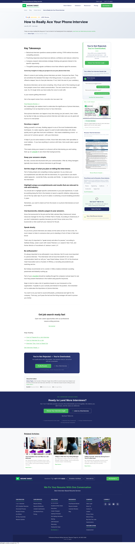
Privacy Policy (89, 514)
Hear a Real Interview (61, 366)
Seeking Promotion (56, 513)
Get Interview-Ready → (31, 347)
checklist (35, 276)
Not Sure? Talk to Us (67, 416)
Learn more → (30, 384)
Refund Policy (89, 516)
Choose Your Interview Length (56, 411)
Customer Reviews (73, 509)
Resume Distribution (39, 506)
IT (107, 185)
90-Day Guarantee (20, 516)
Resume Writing (37, 503)
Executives (54, 508)
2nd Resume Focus (38, 511)
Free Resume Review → (31, 104)
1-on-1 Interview (20, 503)
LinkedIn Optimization (39, 509)
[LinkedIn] (109, 504)
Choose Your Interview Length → (97, 63)
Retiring (53, 519)
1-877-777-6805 (108, 1)
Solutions (78, 5)
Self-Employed (55, 521)
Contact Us (89, 509)
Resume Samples (73, 506)
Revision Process (20, 511)
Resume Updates (20, 519)
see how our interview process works (84, 31)
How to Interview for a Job (35, 340)
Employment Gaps (55, 527)
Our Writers (19, 514)
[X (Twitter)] (117, 504)
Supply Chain (97, 188)
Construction (88, 188)
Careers (88, 511)
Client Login (99, 1)
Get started (52, 326)
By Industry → (54, 529)
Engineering (94, 185)
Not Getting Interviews (57, 516)
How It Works (68, 5)
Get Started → (107, 5)
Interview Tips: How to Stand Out (37, 343)
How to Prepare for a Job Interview (37, 337)
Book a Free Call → (97, 209)
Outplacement (90, 529)
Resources (87, 5)
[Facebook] (105, 504)
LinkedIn (35, 152)
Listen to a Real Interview (81, 411)
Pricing (96, 5)
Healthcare (101, 185)
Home (25, 10)
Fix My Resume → (43, 366)
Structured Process (21, 509)
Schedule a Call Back (75, 478)
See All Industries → (89, 191)
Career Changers (55, 511)
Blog (30, 10)
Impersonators (90, 522)
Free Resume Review (74, 503)
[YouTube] (113, 504)
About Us (88, 506)
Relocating (53, 524)
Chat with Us (89, 478)
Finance (87, 185)
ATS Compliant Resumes (22, 506)
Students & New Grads (57, 505)
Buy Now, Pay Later (91, 519)
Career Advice (37, 10)
